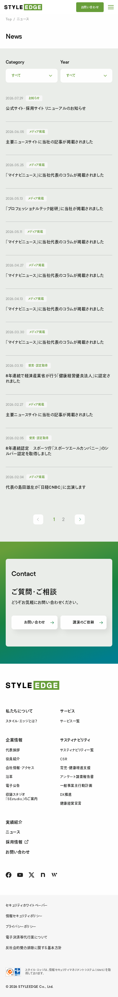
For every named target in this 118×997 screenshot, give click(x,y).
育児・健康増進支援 (75, 768)
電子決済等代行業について (27, 937)
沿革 (9, 777)
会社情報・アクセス (20, 768)
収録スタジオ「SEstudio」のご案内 (22, 797)
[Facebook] (8, 875)
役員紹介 (13, 759)
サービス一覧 (70, 721)
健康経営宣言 (71, 804)
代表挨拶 (13, 750)
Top (9, 19)
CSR (63, 759)
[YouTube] (20, 875)
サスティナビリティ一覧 (77, 750)
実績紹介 (14, 822)
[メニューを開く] (111, 7)
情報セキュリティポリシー (24, 916)
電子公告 (13, 786)
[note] (43, 875)
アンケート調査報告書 (77, 777)
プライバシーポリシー (21, 927)
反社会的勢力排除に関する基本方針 (34, 948)
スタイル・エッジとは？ (21, 721)
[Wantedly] (54, 875)
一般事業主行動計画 (76, 786)
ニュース (13, 832)
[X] (31, 875)
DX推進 (66, 795)
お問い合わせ (90, 7)
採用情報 (14, 842)
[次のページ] (80, 519)
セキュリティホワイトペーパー (27, 906)
